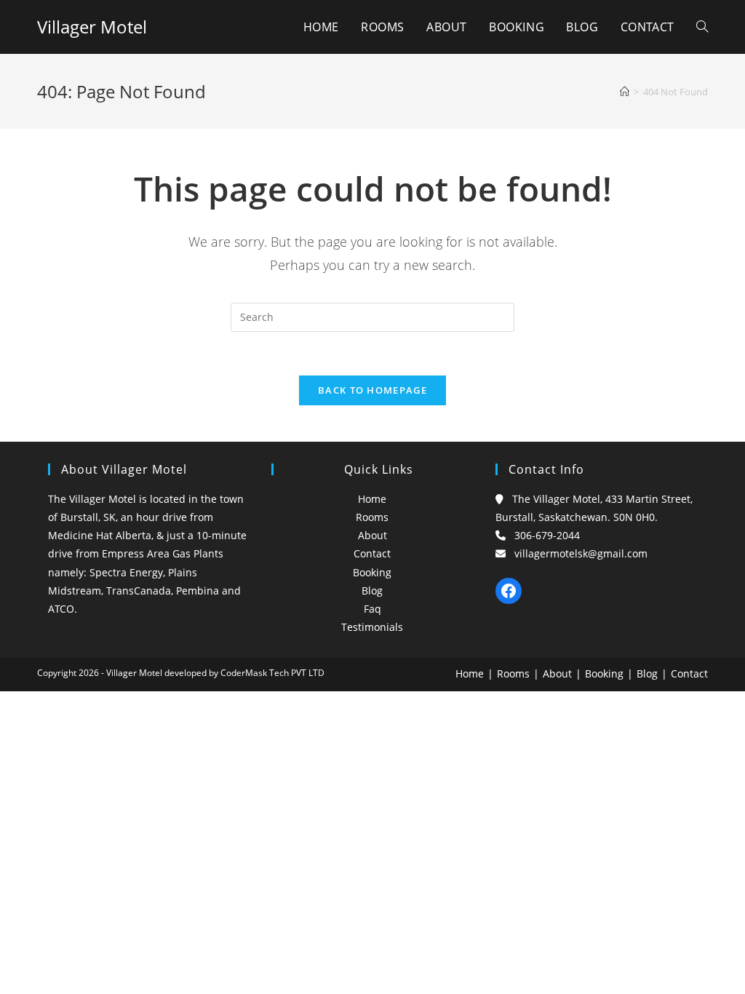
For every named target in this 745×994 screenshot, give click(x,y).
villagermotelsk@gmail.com (581, 553)
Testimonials (372, 627)
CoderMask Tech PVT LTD (272, 673)
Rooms (372, 517)
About (372, 535)
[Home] (624, 91)
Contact (372, 553)
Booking (372, 572)
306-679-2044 (547, 535)
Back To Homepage (372, 390)
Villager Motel (92, 27)
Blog (372, 590)
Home (372, 499)
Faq (372, 609)
